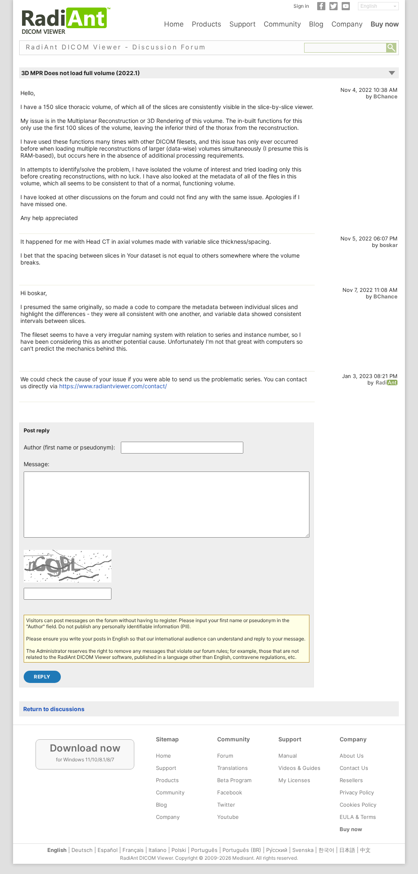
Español (108, 850)
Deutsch (82, 850)
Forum (225, 755)
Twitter (226, 804)
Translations (232, 768)
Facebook (229, 792)
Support (242, 24)
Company (346, 24)
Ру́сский (276, 850)
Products (206, 24)
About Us (352, 755)
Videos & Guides (299, 768)
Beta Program (234, 780)
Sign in (301, 6)
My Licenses (294, 780)
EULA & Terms (358, 817)
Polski (178, 850)
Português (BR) (241, 850)
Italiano (158, 850)
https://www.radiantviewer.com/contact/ (113, 386)
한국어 (326, 850)
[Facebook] (321, 8)
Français (133, 850)
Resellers (351, 780)
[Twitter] (333, 8)
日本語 (347, 850)
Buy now (385, 24)
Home (174, 24)
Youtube (228, 817)
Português (204, 850)
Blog (316, 24)
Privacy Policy (357, 792)
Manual (287, 755)
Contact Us (354, 768)
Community (282, 24)
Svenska (303, 850)
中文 (365, 850)
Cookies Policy (358, 804)
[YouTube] (346, 8)
